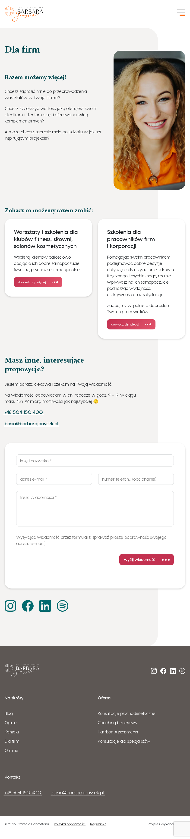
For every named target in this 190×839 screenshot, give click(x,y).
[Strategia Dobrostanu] (24, 12)
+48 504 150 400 (24, 412)
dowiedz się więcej (32, 282)
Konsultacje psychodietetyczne (126, 713)
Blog (9, 713)
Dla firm (12, 741)
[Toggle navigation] (181, 12)
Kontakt (12, 731)
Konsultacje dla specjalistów (124, 741)
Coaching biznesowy (117, 722)
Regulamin (98, 824)
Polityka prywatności (70, 824)
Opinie (11, 722)
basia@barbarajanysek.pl (31, 423)
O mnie (11, 750)
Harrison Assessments (118, 731)
